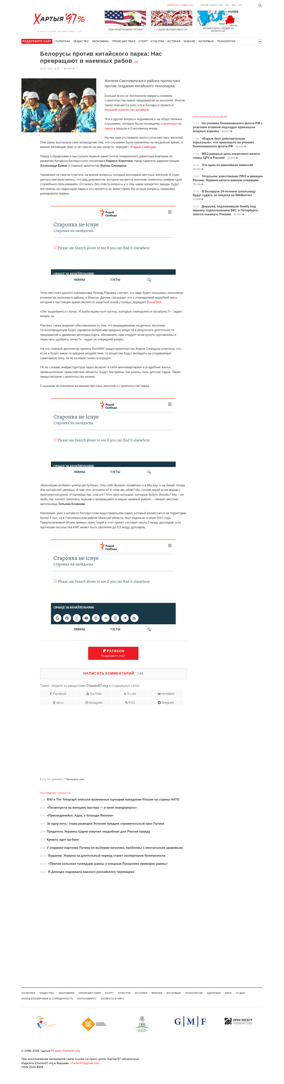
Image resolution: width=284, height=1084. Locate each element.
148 (136, 61)
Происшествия (123, 41)
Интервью (206, 41)
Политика (63, 41)
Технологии (226, 41)
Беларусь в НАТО (112, 998)
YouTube (96, 693)
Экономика (100, 41)
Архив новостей (211, 5)
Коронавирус (87, 998)
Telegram (168, 702)
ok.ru (59, 702)
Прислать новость (180, 5)
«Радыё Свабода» (143, 147)
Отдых (240, 993)
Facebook (60, 693)
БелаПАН (154, 302)
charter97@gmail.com (85, 1063)
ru (234, 5)
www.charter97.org (67, 1050)
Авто (228, 993)
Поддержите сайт (113, 653)
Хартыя (59, 19)
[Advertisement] (103, 743)
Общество (81, 41)
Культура (157, 41)
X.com (131, 693)
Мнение (189, 41)
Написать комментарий (113, 673)
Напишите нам (75, 779)
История (173, 41)
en (240, 5)
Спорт (143, 41)
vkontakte (167, 693)
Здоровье (214, 993)
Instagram (96, 702)
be (227, 5)
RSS (131, 702)
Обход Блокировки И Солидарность (47, 998)
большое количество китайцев (127, 109)
